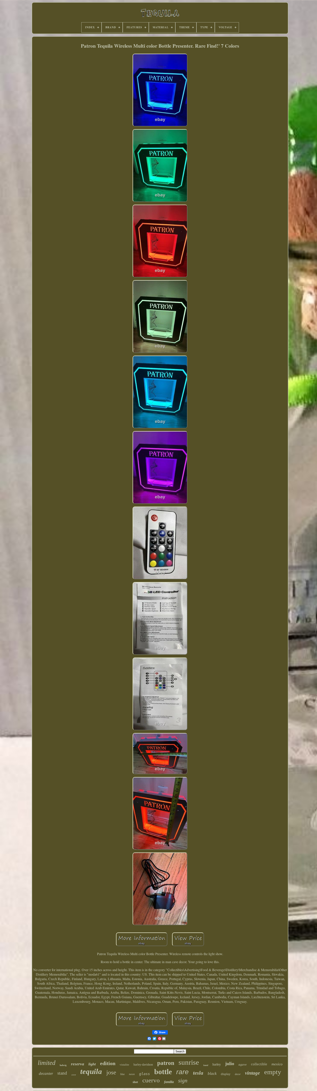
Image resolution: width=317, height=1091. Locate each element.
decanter (46, 1073)
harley (216, 1064)
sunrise (189, 1062)
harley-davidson (143, 1064)
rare (182, 1072)
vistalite (124, 1064)
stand (62, 1073)
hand (205, 1065)
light (92, 1064)
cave (73, 1074)
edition (107, 1063)
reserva (77, 1063)
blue (122, 1074)
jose (111, 1072)
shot (135, 1082)
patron (165, 1063)
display (226, 1074)
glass (144, 1074)
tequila (91, 1071)
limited (46, 1062)
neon (132, 1074)
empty (272, 1072)
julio (229, 1063)
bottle (163, 1072)
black (212, 1073)
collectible (259, 1064)
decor (238, 1074)
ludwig (63, 1065)
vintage (252, 1073)
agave (243, 1064)
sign (182, 1080)
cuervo (151, 1080)
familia (169, 1082)
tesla (198, 1073)
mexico (276, 1064)
